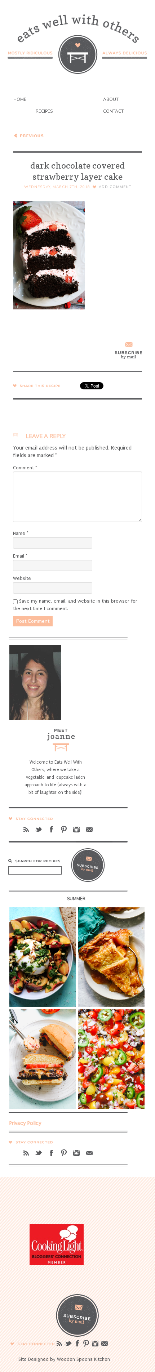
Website (22, 578)
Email (20, 556)
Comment (25, 467)
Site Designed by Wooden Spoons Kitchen (64, 1359)
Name (20, 533)
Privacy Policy (25, 1123)
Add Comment (115, 186)
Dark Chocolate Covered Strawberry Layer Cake (63, 135)
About (111, 99)
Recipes (44, 111)
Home (19, 99)
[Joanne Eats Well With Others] (77, 39)
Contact (113, 111)
